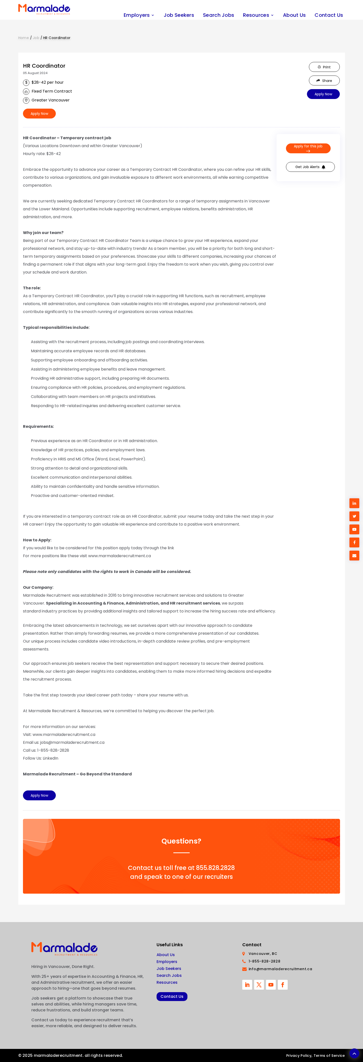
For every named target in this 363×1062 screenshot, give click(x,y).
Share (326, 80)
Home (24, 37)
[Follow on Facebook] (283, 985)
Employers (137, 15)
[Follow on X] (259, 985)
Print (326, 67)
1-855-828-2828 (265, 961)
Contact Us (329, 15)
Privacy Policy (298, 1055)
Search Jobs (218, 15)
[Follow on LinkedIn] (247, 985)
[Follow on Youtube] (271, 985)
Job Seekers (179, 15)
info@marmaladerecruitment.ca (280, 968)
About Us (294, 15)
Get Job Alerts (308, 166)
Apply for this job (308, 146)
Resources (256, 15)
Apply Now (39, 113)
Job (36, 37)
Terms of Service (329, 1055)
